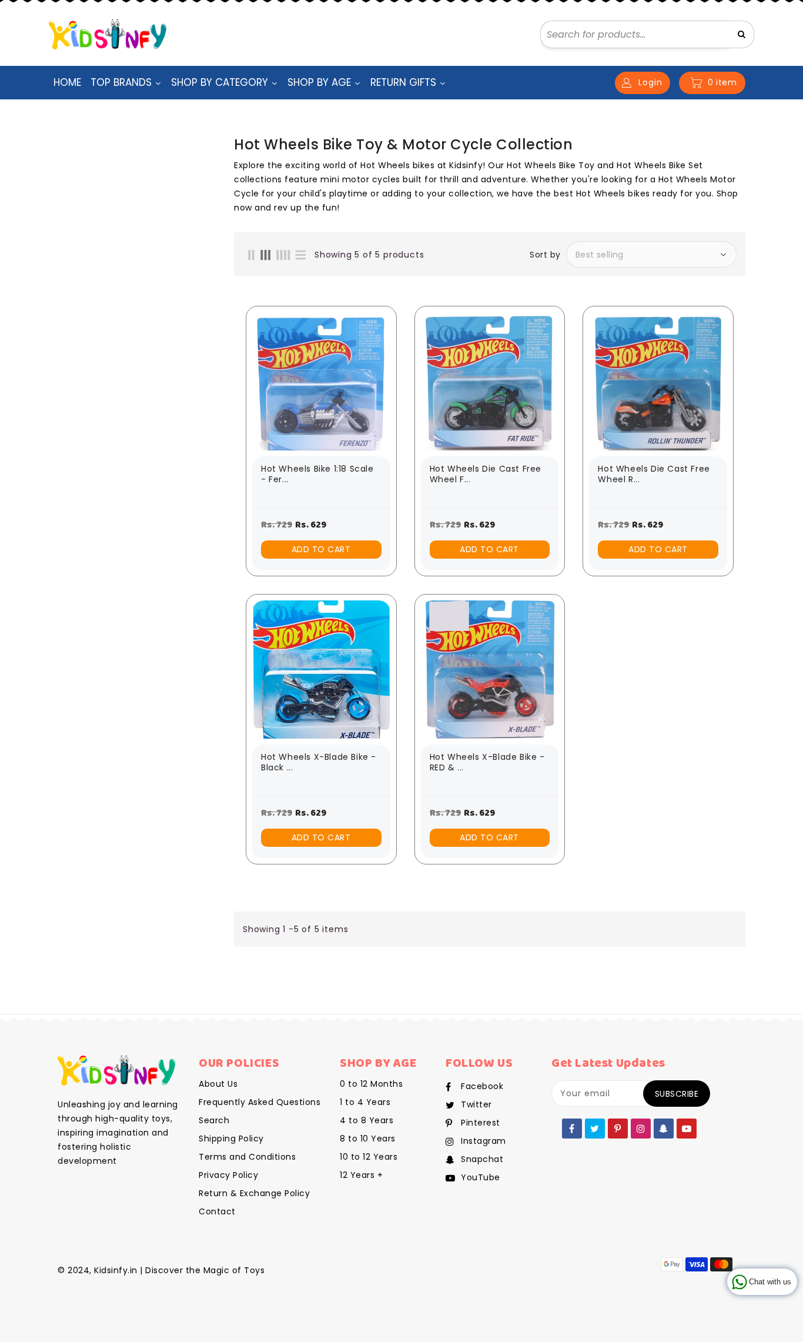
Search (214, 1120)
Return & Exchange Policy (254, 1193)
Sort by (545, 255)
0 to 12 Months (371, 1084)
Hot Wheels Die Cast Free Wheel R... (654, 474)
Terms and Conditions (247, 1157)
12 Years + (361, 1175)
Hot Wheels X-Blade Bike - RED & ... (487, 762)
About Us (218, 1084)
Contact (217, 1211)
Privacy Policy (228, 1175)
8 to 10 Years (368, 1138)
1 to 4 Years (365, 1102)
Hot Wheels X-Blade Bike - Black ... (318, 762)
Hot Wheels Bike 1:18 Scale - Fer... (317, 474)
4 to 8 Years (366, 1120)
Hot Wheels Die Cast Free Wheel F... (485, 474)
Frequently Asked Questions (259, 1102)
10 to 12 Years (368, 1157)
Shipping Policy (231, 1138)
